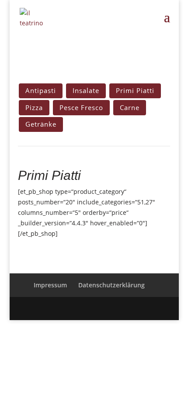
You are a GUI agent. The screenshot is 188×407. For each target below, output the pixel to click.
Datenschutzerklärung (111, 285)
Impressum (50, 285)
